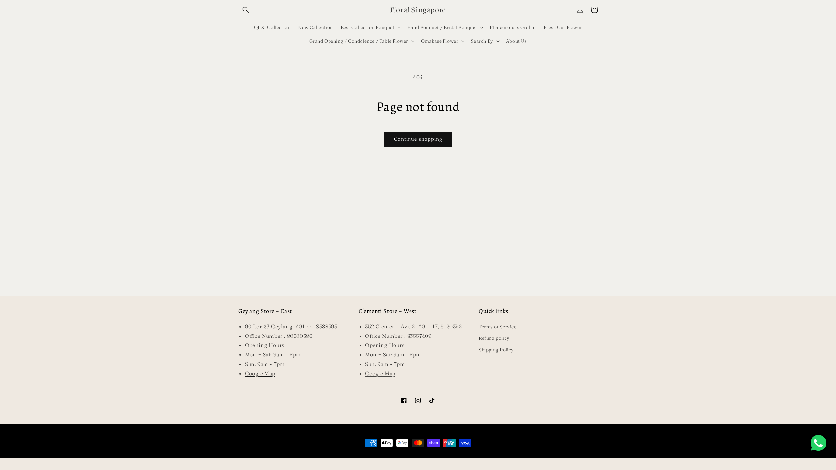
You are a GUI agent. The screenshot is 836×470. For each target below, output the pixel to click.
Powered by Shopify (440, 455)
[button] (245, 10)
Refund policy (494, 338)
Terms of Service (498, 327)
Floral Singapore (408, 455)
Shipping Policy (496, 349)
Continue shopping (418, 139)
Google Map (380, 373)
